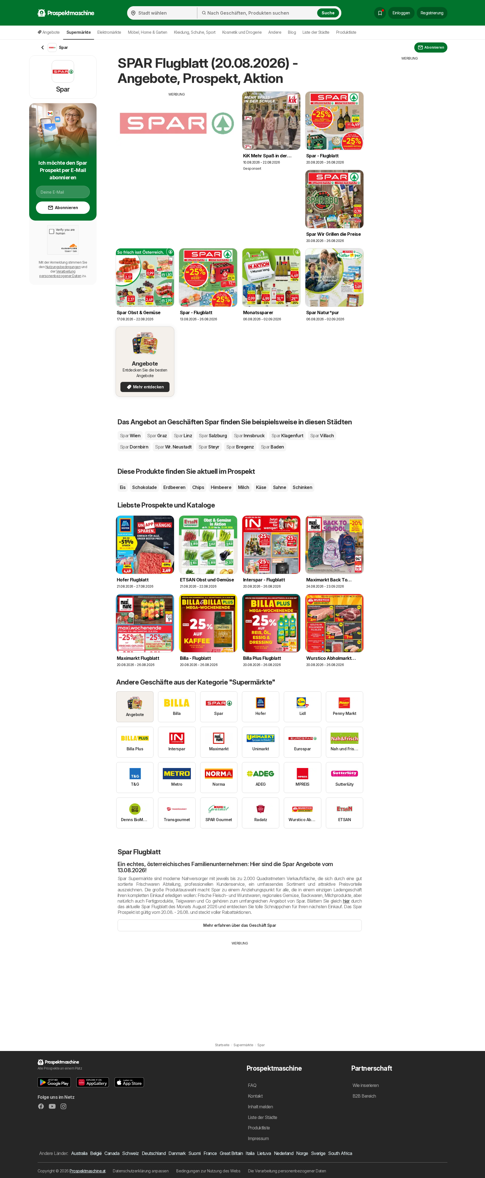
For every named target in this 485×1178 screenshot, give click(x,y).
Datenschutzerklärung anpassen (140, 1170)
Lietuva (264, 1153)
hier (346, 901)
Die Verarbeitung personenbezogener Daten (287, 1170)
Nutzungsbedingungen (63, 267)
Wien (130, 435)
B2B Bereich (364, 1096)
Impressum (258, 1138)
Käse (261, 487)
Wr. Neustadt (173, 447)
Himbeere (221, 487)
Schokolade (144, 487)
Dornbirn (134, 447)
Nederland (283, 1153)
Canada (111, 1153)
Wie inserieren (366, 1085)
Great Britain (231, 1153)
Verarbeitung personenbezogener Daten (60, 273)
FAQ (252, 1085)
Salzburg (213, 435)
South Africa (340, 1153)
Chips (198, 487)
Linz (183, 435)
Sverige (318, 1153)
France (210, 1153)
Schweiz (130, 1153)
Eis (122, 487)
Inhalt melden (260, 1106)
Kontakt (255, 1096)
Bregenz (240, 447)
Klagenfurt (287, 435)
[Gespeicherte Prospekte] (380, 13)
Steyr (208, 447)
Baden (272, 447)
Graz (157, 435)
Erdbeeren (174, 487)
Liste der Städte (316, 32)
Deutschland (154, 1153)
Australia (79, 1153)
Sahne (279, 487)
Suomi (194, 1153)
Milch (243, 487)
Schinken (302, 487)
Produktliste (346, 32)
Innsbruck (249, 435)
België (96, 1153)
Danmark (177, 1153)
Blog (292, 32)
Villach (322, 435)
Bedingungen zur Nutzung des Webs (208, 1170)
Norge (302, 1153)
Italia (250, 1153)
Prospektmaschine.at (87, 1170)
